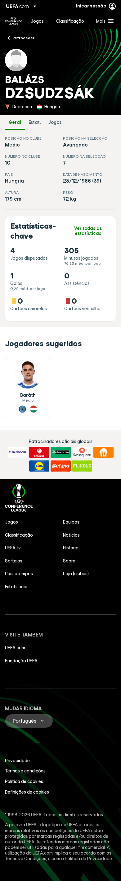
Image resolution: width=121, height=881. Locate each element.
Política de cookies (24, 781)
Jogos (55, 122)
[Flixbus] (82, 466)
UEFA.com (15, 647)
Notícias (71, 535)
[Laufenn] (18, 452)
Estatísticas (17, 586)
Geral (15, 122)
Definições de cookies (27, 792)
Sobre (69, 560)
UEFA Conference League (13, 21)
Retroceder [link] (23, 37)
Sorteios (13, 560)
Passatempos (19, 573)
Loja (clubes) (76, 573)
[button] (103, 21)
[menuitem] (38, 21)
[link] (37, 21)
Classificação (19, 535)
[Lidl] (39, 466)
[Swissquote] (82, 452)
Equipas (71, 522)
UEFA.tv (13, 547)
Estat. (35, 122)
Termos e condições (25, 770)
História (70, 547)
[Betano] (61, 466)
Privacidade (17, 760)
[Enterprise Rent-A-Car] (61, 452)
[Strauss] (39, 452)
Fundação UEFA (21, 660)
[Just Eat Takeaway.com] (103, 452)
